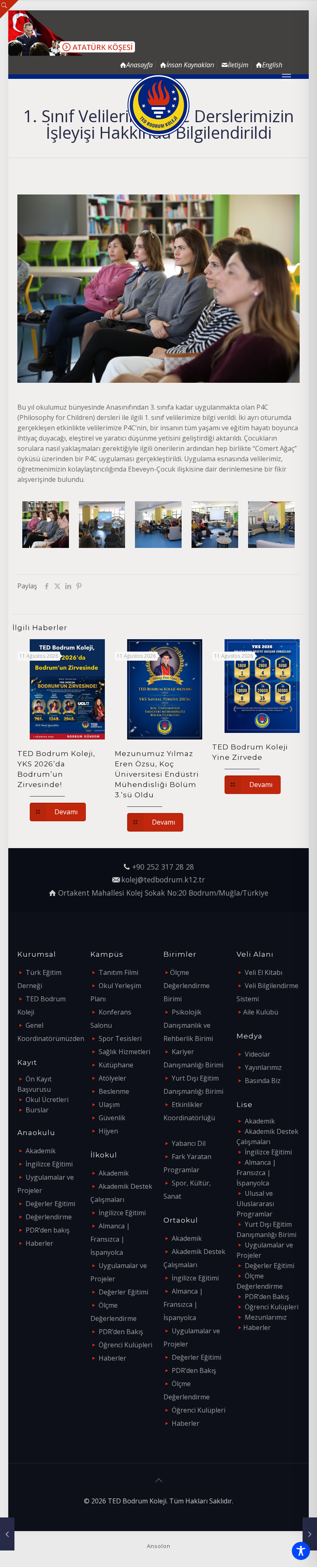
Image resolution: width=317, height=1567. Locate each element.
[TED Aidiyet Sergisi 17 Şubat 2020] (7, 1533)
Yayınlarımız (263, 1067)
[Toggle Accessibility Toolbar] (301, 1551)
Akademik (41, 1150)
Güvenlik (112, 1117)
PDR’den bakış (48, 1230)
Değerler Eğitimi (50, 1203)
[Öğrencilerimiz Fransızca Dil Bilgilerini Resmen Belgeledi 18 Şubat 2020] (310, 1533)
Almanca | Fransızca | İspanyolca (110, 1239)
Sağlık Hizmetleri (124, 1051)
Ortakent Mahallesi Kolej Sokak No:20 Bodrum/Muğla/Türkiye (163, 893)
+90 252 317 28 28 (163, 867)
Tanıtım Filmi (118, 972)
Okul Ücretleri (47, 1099)
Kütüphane (116, 1064)
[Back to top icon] (158, 1480)
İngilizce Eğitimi (49, 1164)
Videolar (257, 1054)
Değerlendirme (49, 1216)
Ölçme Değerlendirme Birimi (186, 985)
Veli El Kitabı (263, 972)
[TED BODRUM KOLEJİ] (158, 105)
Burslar (37, 1109)
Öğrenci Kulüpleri (125, 1344)
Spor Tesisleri (120, 1038)
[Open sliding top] (9, 9)
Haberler (39, 1243)
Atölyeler (112, 1078)
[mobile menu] (286, 76)
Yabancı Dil (189, 1143)
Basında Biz (263, 1080)
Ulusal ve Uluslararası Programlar (255, 1204)
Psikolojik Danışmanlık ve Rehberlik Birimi (188, 1025)
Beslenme (114, 1091)
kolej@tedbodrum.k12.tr (163, 879)
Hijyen (108, 1131)
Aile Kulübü (260, 1012)
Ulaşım (109, 1104)
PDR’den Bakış (121, 1331)
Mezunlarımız (266, 1317)
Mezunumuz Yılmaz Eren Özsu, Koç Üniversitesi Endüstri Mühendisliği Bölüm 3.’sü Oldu (157, 774)
